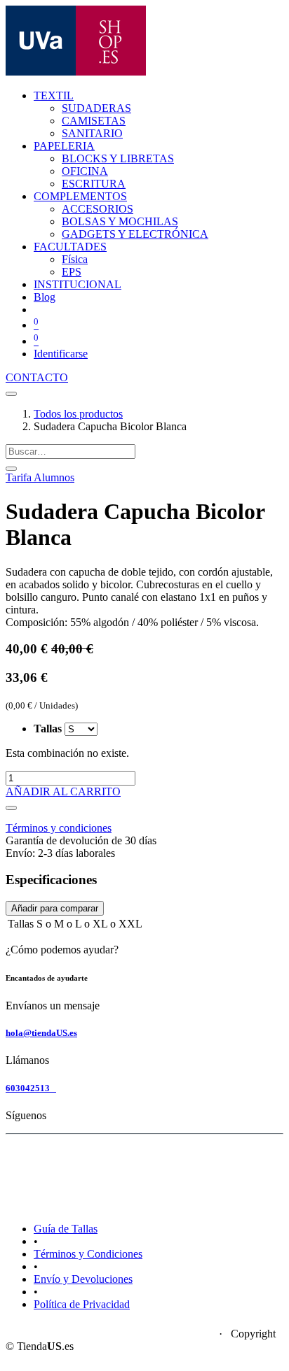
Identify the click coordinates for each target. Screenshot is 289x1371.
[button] (11, 808)
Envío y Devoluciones (83, 1279)
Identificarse (61, 354)
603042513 (31, 1088)
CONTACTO (37, 377)
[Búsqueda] (11, 469)
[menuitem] (96, 108)
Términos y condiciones (59, 828)
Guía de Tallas (66, 1229)
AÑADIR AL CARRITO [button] (63, 791)
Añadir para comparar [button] (54, 908)
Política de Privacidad (82, 1304)
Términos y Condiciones (88, 1254)
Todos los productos (78, 414)
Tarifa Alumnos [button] (40, 477)
